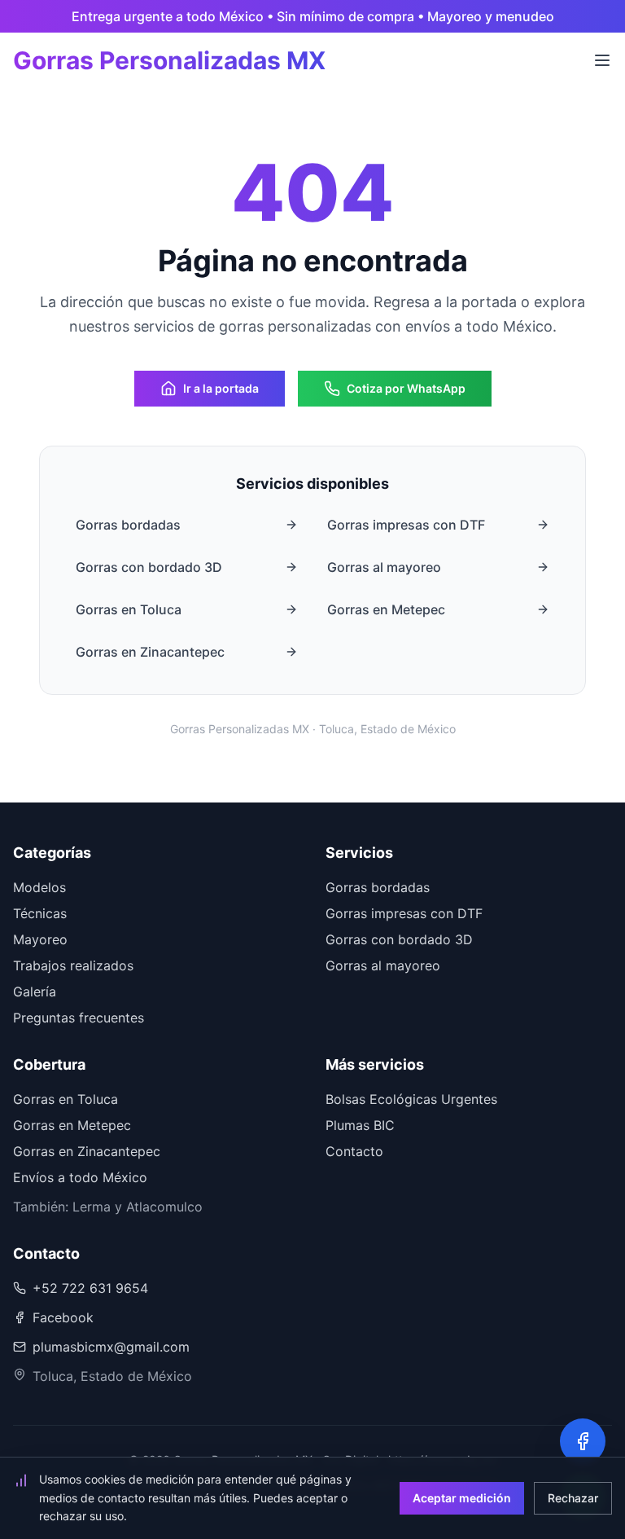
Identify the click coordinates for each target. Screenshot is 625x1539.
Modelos (39, 887)
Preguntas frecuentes (78, 1017)
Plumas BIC (360, 1125)
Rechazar (573, 1498)
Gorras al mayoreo (384, 567)
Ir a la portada (221, 388)
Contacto (354, 1151)
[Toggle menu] (602, 60)
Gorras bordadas (128, 525)
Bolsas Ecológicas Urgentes (411, 1099)
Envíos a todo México (80, 1177)
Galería (34, 991)
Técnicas (40, 913)
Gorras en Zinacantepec (150, 652)
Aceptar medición (462, 1498)
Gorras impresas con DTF (406, 525)
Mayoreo (40, 939)
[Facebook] (582, 1441)
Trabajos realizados (73, 965)
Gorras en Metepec (386, 609)
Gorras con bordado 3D (149, 567)
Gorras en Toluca (128, 609)
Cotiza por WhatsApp (406, 388)
